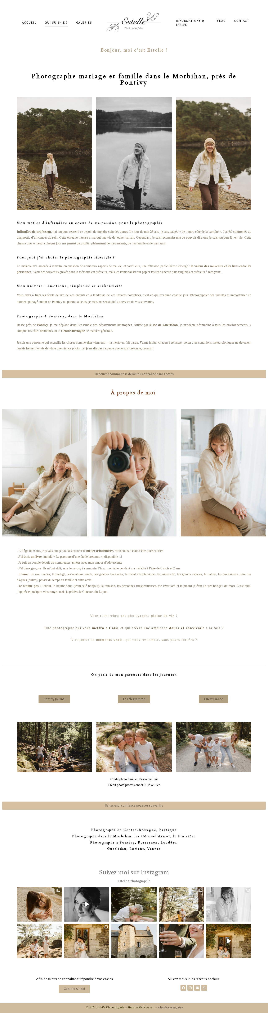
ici (120, 557)
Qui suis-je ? (56, 22)
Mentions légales (170, 1007)
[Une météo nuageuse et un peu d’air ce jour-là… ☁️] (39, 904)
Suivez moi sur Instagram (134, 872)
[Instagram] (190, 988)
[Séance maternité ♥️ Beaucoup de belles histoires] (181, 904)
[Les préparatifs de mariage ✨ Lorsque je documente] (86, 904)
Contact (241, 20)
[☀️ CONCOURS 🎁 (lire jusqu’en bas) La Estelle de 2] (228, 904)
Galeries (84, 22)
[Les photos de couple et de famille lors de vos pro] (181, 941)
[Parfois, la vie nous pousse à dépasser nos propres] (134, 941)
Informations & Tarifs (190, 23)
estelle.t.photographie (134, 881)
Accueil (29, 22)
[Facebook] (183, 988)
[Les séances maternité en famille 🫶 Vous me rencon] (39, 941)
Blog (221, 20)
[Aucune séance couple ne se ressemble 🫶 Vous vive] (134, 904)
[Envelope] (197, 988)
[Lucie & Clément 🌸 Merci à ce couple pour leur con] (86, 941)
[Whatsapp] (204, 988)
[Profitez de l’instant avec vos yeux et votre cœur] (228, 941)
